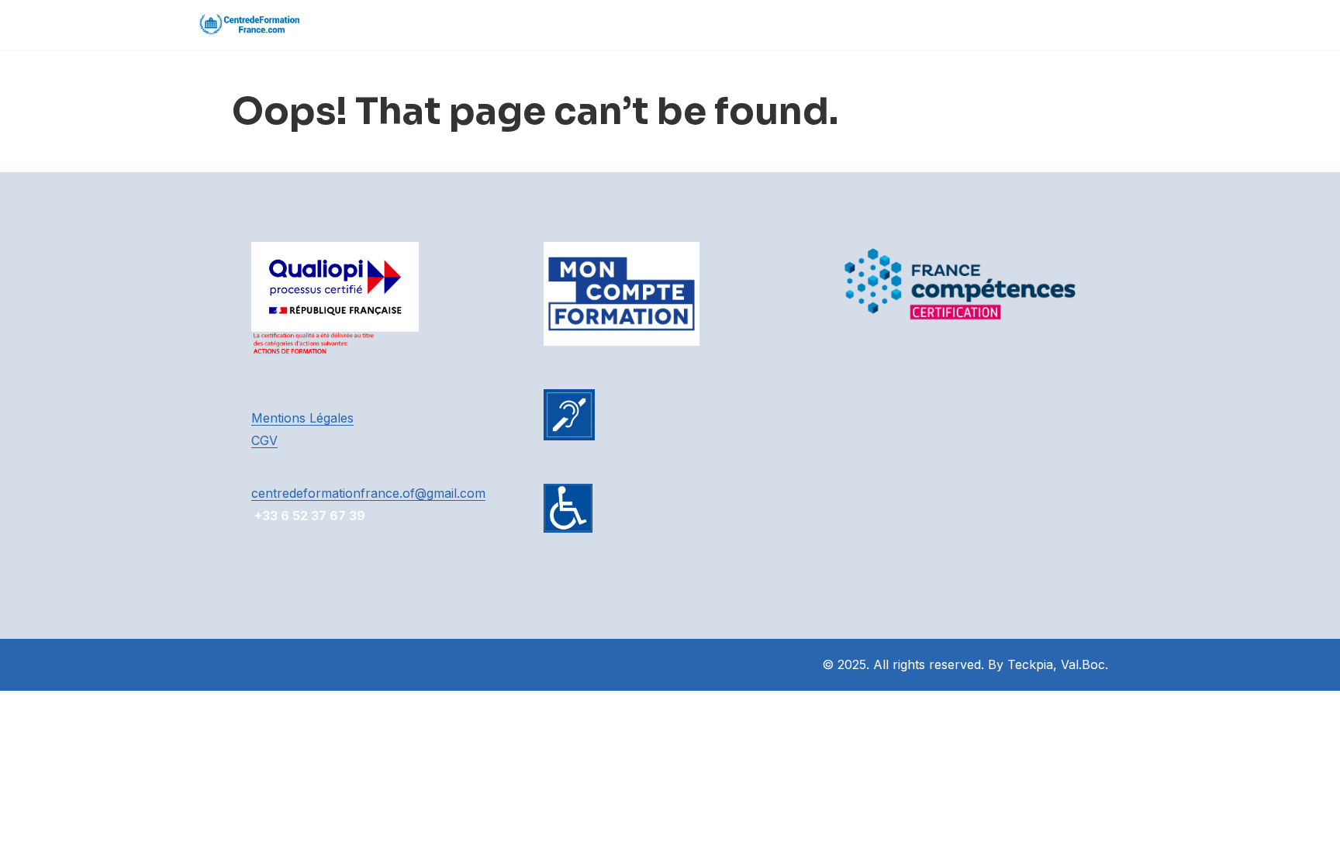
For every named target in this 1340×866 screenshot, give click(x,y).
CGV (264, 440)
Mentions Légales (302, 418)
